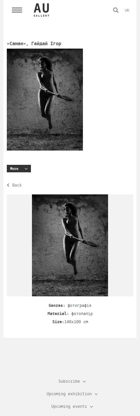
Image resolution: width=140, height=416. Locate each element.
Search (116, 10)
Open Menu (17, 10)
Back (17, 185)
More (14, 168)
